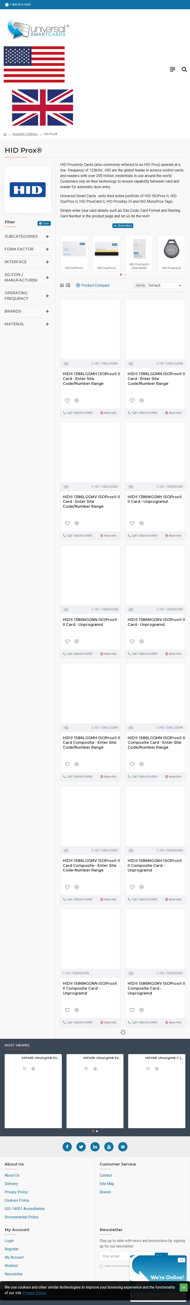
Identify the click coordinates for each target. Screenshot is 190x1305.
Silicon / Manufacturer (21, 277)
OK (184, 1287)
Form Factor (19, 249)
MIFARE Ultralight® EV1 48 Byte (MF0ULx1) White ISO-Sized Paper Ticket (41, 1058)
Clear (45, 223)
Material (15, 324)
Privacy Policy (34, 1293)
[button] (121, 275)
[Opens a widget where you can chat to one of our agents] (158, 1278)
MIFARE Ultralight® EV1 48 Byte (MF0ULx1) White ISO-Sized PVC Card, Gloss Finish (102, 1058)
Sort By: (141, 285)
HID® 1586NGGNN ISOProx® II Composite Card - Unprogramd (90, 988)
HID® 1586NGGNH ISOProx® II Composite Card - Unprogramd (155, 865)
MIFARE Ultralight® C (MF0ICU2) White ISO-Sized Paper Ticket (164, 1058)
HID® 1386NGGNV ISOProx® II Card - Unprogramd (156, 622)
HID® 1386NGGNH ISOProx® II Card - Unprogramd (155, 499)
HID (66, 363)
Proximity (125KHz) (25, 134)
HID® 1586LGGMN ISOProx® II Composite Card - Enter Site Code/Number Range (156, 743)
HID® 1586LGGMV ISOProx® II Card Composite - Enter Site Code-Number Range (91, 865)
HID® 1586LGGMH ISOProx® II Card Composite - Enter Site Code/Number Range (91, 743)
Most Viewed (17, 1045)
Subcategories (21, 236)
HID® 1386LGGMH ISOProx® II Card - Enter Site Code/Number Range (91, 379)
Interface (16, 262)
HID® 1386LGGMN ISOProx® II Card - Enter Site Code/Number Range (156, 379)
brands (13, 311)
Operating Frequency (16, 296)
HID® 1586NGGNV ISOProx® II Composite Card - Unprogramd (156, 988)
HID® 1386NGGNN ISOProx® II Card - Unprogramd (90, 622)
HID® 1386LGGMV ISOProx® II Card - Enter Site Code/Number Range (91, 502)
